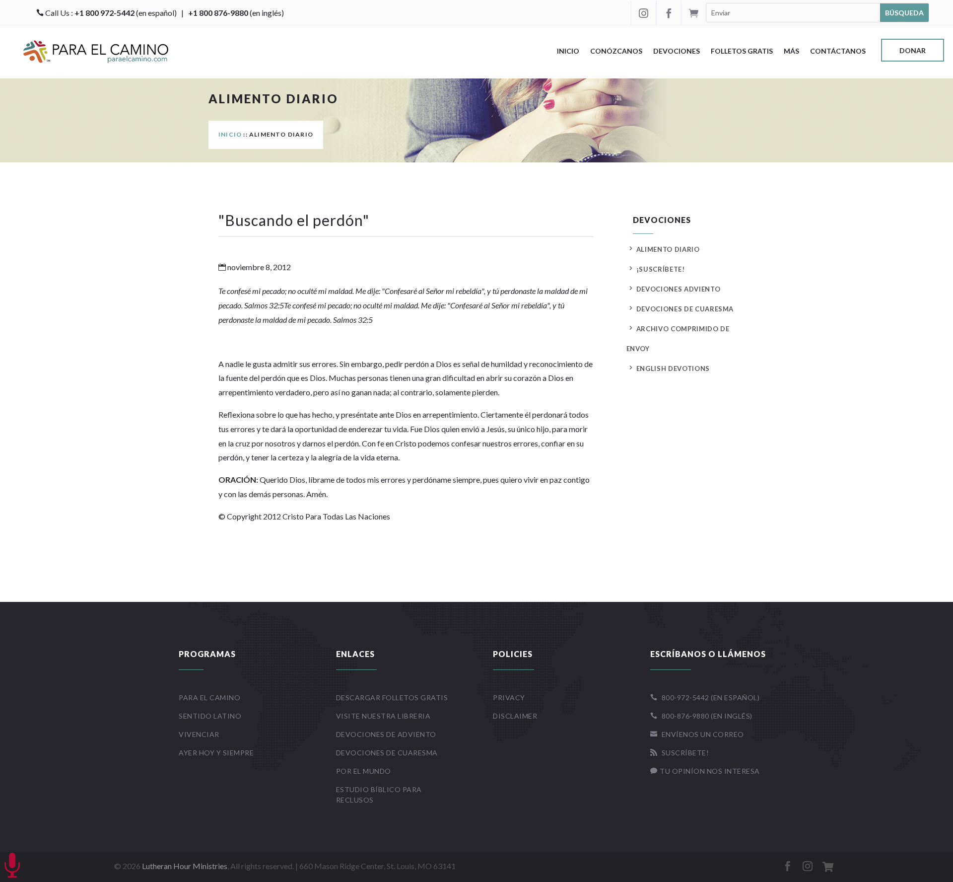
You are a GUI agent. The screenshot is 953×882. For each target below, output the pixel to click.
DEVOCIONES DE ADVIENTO (386, 734)
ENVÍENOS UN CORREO (697, 734)
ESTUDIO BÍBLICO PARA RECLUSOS (379, 794)
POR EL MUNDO (363, 771)
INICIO (230, 134)
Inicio (568, 51)
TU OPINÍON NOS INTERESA (705, 771)
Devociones (676, 51)
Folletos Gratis (742, 51)
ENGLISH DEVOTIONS (673, 368)
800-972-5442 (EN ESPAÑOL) (705, 697)
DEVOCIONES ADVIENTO (678, 289)
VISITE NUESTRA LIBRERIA (383, 716)
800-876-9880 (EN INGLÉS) (701, 716)
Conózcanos (616, 51)
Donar (912, 51)
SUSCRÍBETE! (679, 752)
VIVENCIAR (199, 734)
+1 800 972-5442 (104, 12)
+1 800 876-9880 (218, 12)
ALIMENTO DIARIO (668, 249)
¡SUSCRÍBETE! (660, 269)
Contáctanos (838, 51)
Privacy (509, 697)
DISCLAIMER (515, 716)
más (791, 51)
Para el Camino (209, 697)
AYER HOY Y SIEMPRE (216, 752)
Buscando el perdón (294, 220)
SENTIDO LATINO (210, 716)
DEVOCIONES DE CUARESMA (685, 309)
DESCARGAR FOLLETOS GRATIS (392, 697)
